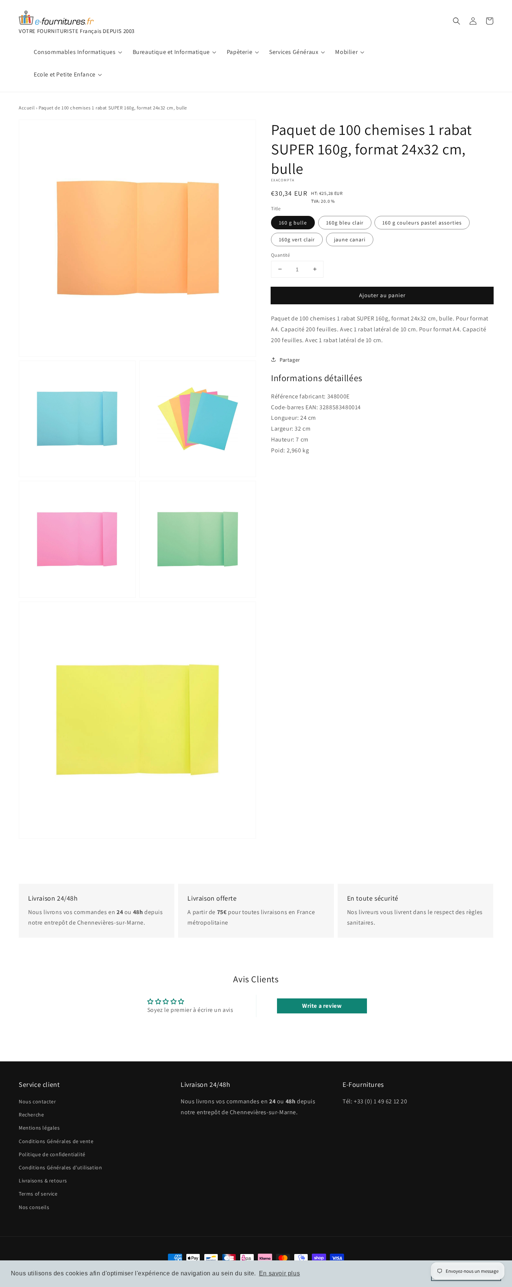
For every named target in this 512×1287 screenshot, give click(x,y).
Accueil (26, 108)
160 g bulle (293, 222)
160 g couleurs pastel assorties (422, 222)
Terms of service (38, 1193)
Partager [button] (290, 359)
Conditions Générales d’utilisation (60, 1167)
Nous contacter (37, 1101)
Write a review (321, 1006)
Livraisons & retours (43, 1180)
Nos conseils (34, 1207)
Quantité (280, 254)
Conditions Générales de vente (56, 1141)
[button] (456, 21)
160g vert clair (297, 239)
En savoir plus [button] (279, 1273)
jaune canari (349, 239)
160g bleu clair (345, 222)
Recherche (31, 1114)
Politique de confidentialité (52, 1154)
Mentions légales (39, 1127)
